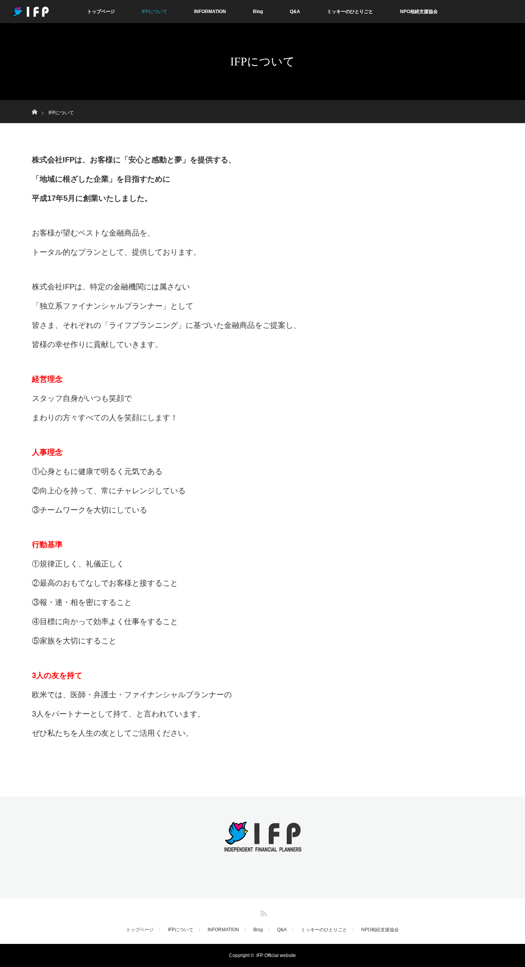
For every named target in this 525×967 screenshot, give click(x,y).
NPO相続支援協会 (419, 11)
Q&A (295, 11)
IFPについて (154, 11)
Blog (258, 11)
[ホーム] (34, 103)
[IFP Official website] (262, 846)
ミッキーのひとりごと (350, 11)
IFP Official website (276, 955)
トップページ (101, 11)
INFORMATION (210, 11)
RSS (262, 912)
